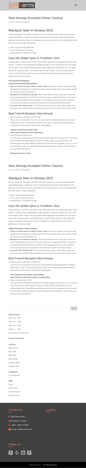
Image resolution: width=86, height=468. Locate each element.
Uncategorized (14, 375)
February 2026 (14, 363)
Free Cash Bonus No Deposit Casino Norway (27, 275)
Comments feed (14, 392)
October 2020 (14, 366)
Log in (11, 384)
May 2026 (12, 351)
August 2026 (13, 348)
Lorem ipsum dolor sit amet (19, 333)
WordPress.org (14, 395)
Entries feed (13, 388)
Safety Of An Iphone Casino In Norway (23, 228)
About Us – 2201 (15, 318)
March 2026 (13, 359)
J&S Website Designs (49, 465)
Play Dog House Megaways (19, 81)
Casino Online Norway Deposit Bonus (23, 83)
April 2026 (12, 355)
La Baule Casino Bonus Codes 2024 (24, 130)
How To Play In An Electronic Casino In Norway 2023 (30, 277)
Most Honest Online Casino (20, 153)
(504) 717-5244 (23, 425)
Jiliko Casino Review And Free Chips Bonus (26, 132)
